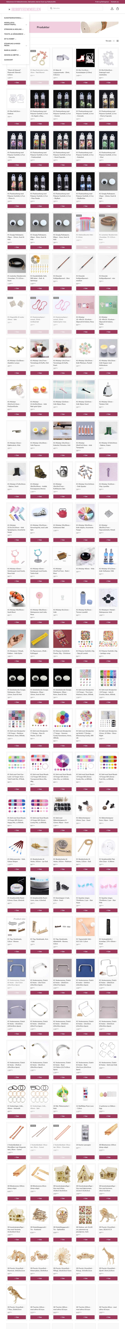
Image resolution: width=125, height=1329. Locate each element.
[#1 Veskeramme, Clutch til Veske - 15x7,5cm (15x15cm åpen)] (17, 968)
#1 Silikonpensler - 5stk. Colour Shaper (16, 860)
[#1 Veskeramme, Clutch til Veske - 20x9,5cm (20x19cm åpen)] (62, 1009)
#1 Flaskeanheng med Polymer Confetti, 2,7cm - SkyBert (62, 196)
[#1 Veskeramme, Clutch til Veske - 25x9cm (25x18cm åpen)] (17, 1050)
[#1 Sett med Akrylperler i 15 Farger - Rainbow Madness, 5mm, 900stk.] (17, 719)
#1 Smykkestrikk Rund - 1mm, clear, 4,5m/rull (39, 899)
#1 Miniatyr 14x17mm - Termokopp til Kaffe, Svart (62, 363)
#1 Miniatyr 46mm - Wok (85, 569)
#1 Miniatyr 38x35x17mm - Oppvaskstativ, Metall (107, 527)
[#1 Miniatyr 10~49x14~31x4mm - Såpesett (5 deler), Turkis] (108, 305)
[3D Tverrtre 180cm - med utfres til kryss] (62, 1295)
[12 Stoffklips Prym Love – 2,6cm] (85, 1094)
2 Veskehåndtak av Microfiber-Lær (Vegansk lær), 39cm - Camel (17, 1147)
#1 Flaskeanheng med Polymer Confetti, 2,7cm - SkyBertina (85, 196)
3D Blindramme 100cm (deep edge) (107, 1146)
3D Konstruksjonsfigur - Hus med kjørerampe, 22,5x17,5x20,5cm (84, 1188)
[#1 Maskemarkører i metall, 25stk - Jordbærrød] (39, 305)
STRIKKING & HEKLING (13, 29)
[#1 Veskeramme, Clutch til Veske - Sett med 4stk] (108, 1050)
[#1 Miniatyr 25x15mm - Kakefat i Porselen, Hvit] (62, 431)
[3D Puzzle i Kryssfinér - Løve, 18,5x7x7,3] (108, 1215)
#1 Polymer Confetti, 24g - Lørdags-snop (108, 652)
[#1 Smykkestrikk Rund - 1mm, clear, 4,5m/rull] (39, 886)
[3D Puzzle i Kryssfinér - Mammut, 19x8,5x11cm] (17, 1256)
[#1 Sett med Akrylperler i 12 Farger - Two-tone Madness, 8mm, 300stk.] (85, 677)
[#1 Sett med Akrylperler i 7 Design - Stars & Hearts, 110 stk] (39, 719)
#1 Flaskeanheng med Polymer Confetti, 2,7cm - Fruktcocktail (39, 154)
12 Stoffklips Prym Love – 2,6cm (85, 1107)
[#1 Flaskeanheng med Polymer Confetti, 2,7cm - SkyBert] (62, 181)
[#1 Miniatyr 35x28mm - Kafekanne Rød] (62, 513)
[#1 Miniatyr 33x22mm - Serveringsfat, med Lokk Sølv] (39, 513)
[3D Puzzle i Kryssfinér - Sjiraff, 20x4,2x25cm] (108, 1256)
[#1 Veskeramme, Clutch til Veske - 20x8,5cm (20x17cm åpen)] (39, 1009)
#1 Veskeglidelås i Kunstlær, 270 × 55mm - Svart (108, 941)
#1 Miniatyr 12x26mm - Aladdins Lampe (16, 362)
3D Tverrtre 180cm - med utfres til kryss (60, 1308)
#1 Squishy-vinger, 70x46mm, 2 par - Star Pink (107, 900)
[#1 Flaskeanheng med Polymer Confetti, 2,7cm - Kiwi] (108, 140)
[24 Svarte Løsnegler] (85, 1133)
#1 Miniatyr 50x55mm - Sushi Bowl (16, 611)
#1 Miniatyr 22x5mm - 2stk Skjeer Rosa (61, 403)
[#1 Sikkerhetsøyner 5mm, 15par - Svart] (108, 806)
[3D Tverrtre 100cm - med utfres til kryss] (39, 1295)
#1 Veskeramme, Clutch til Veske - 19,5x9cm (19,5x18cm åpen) (16, 1023)
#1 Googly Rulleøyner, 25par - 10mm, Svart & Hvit (16, 237)
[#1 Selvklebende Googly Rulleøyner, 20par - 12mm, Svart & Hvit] (17, 677)
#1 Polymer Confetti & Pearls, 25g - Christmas (61, 652)
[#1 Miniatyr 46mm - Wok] (85, 556)
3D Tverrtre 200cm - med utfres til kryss (83, 1308)
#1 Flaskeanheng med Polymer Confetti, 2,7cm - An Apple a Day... (39, 113)
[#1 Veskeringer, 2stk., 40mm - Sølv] (39, 1094)
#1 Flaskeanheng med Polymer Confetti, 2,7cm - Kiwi (108, 154)
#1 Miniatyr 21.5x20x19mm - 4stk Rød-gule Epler (38, 404)
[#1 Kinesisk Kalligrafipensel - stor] (108, 264)
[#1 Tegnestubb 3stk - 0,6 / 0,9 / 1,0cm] (85, 927)
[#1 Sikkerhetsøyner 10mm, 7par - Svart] (85, 806)
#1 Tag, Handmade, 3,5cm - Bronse (15, 940)
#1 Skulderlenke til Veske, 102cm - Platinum (62, 860)
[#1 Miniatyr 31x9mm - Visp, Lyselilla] (108, 472)
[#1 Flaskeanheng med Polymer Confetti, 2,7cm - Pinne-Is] (17, 181)
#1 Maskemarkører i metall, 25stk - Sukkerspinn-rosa (60, 319)
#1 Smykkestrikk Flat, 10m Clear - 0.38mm (107, 860)
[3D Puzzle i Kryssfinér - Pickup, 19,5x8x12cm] (85, 1256)
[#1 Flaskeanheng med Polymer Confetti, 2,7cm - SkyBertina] (85, 181)
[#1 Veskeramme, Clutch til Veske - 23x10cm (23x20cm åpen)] (85, 1009)
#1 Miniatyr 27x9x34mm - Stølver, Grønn (108, 444)
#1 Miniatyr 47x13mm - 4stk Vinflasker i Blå (107, 570)
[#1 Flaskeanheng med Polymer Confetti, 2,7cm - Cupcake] (17, 140)
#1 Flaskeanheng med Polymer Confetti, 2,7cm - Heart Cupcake (62, 154)
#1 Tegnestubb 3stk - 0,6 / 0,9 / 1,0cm (84, 940)
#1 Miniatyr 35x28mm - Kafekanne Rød (62, 526)
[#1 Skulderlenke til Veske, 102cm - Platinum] (62, 847)
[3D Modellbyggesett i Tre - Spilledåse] (62, 1215)
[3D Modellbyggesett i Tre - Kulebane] (39, 1215)
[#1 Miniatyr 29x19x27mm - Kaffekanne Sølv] (62, 472)
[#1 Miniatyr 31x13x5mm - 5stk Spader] (85, 472)
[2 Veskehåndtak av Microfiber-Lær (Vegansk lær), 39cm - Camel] (17, 1133)
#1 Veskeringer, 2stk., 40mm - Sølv (38, 1107)
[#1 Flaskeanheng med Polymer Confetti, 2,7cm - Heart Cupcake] (62, 140)
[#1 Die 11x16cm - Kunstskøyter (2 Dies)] (85, 58)
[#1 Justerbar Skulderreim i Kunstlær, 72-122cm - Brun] (108, 222)
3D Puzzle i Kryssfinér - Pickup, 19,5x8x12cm (84, 1269)
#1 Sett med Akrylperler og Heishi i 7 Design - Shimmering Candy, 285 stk (85, 734)
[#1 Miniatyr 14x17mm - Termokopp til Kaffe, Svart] (62, 348)
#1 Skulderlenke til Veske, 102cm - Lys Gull (39, 860)
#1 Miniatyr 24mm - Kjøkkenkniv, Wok (15, 444)
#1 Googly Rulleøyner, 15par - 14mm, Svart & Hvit (107, 196)
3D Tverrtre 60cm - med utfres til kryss (108, 1308)
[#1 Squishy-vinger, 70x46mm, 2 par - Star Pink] (108, 886)
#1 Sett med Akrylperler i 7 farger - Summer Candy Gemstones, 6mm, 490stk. (62, 734)
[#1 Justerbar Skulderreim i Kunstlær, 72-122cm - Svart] (17, 264)
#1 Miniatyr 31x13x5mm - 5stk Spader (85, 485)
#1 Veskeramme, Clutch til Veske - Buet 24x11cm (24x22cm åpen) (84, 1066)
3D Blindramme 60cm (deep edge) (38, 1187)
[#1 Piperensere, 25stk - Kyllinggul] (39, 639)
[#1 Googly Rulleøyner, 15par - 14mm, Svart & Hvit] (108, 181)
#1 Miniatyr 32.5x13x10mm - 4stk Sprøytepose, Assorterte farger (16, 528)
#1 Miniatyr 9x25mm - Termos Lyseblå (84, 611)
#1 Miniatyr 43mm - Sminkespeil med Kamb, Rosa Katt (16, 571)
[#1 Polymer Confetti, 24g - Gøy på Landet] (85, 639)
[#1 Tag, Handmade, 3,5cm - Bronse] (17, 927)
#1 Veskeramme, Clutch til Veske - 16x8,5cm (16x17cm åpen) (62, 982)
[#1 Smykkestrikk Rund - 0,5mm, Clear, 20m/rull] (17, 886)
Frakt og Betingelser (102, 2)
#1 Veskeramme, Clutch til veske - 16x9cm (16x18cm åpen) (84, 982)
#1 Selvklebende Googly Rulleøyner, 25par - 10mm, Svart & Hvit (39, 692)
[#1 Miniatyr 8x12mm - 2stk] (62, 598)
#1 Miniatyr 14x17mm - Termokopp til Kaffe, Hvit (39, 362)
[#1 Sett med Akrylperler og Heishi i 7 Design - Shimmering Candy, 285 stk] (85, 719)
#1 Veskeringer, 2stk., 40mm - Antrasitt (15, 1107)
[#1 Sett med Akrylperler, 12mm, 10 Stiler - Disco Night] (108, 719)
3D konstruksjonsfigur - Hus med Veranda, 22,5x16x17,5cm (16, 1229)
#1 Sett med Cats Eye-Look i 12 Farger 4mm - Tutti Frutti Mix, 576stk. (16, 776)
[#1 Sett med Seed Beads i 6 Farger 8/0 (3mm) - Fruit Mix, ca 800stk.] (108, 762)
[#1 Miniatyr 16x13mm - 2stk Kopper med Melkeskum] (108, 348)
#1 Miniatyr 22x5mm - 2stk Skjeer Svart (84, 403)
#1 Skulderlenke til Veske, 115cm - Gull (83, 860)
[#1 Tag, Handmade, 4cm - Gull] (39, 927)
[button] (117, 9)
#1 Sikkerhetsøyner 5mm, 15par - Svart (106, 819)
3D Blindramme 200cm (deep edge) (16, 1187)
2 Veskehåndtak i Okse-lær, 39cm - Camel (39, 1146)
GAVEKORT (8, 60)
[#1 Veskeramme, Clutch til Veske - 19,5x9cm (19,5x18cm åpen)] (17, 1009)
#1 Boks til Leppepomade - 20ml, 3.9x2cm (61, 72)
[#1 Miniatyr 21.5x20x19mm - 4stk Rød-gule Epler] (39, 389)
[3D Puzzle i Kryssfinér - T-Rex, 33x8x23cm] (17, 1295)
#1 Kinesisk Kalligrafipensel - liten (61, 277)
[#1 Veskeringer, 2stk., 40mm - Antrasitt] (17, 1094)
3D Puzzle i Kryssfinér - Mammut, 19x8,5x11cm (16, 1269)
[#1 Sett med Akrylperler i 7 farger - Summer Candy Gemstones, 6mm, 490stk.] (62, 719)
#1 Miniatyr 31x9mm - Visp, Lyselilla (107, 485)
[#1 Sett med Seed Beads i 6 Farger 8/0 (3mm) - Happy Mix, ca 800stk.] (17, 806)
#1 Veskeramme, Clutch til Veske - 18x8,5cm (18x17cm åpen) (107, 982)
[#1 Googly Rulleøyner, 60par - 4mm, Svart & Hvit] (62, 222)
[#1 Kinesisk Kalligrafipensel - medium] (85, 264)
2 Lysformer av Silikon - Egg (107, 1107)
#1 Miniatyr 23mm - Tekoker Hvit (106, 403)
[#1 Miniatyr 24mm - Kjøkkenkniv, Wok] (17, 431)
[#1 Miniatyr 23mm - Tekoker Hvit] (108, 389)
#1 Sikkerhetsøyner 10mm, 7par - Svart (83, 819)
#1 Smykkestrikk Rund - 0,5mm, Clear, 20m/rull (16, 899)
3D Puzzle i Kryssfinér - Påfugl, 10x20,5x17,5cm (62, 1269)
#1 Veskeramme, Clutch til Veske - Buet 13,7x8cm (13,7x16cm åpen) (62, 1066)
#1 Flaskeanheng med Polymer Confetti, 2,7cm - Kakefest (85, 154)
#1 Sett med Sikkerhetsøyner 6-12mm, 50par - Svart (60, 820)
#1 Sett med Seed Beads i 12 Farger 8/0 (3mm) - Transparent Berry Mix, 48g (39, 778)
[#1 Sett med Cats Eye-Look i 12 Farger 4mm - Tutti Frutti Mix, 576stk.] (17, 762)
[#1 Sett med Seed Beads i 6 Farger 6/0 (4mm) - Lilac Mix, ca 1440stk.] (62, 762)
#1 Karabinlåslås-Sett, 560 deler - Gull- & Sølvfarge (38, 278)
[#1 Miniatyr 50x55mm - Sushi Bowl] (17, 598)
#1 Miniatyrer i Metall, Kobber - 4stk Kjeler (15, 652)
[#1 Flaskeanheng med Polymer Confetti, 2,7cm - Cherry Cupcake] (108, 99)
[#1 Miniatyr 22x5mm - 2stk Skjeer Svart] (85, 389)
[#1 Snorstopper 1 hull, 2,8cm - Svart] (62, 886)
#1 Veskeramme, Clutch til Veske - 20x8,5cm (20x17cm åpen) (39, 1023)
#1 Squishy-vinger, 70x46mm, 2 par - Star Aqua (84, 900)
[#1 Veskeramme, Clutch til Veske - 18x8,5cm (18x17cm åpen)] (108, 968)
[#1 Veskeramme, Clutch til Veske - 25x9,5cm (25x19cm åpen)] (108, 1009)
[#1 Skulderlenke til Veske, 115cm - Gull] (85, 847)
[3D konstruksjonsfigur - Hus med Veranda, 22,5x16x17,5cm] (17, 1215)
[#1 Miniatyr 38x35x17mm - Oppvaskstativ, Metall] (108, 513)
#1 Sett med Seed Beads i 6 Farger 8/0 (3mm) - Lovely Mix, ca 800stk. (39, 820)
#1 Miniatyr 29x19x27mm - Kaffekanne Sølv (59, 486)
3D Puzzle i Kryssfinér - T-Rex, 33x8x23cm (16, 1308)
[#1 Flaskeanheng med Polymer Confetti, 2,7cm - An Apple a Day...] (39, 99)
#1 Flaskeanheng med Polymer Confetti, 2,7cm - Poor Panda (39, 196)
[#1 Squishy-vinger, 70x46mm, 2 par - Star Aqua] (85, 886)
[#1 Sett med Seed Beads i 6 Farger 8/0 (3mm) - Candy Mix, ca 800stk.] (85, 762)
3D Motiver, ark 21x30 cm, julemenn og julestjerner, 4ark (84, 1229)
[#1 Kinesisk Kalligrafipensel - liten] (62, 264)
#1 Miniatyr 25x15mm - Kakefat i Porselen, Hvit (62, 444)
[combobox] (75, 8)
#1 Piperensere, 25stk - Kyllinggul (38, 652)
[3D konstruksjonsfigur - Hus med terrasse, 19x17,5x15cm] (108, 1174)
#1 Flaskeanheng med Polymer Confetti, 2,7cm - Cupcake (16, 154)
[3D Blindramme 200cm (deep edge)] (17, 1174)
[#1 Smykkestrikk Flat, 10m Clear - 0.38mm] (108, 847)
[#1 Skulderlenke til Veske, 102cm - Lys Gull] (39, 847)
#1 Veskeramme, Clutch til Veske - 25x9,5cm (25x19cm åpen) (107, 1023)
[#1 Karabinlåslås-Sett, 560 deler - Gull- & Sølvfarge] (39, 264)
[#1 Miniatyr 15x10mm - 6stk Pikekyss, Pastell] (85, 348)
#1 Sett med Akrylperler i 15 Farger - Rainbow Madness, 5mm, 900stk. (16, 733)
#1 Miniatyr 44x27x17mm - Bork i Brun (61, 571)
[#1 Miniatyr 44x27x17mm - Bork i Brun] (62, 556)
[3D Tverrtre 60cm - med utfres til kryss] (108, 1295)
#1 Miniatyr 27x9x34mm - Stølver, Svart (16, 485)
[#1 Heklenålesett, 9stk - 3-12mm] (85, 222)
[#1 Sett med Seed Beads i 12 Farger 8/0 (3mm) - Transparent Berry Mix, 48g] (39, 762)
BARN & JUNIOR (10, 50)
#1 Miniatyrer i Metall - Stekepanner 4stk (107, 611)
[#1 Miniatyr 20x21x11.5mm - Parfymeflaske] (17, 389)
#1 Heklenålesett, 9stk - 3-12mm (85, 236)
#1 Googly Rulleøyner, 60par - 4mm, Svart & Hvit (61, 237)
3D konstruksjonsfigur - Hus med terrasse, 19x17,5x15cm (107, 1188)
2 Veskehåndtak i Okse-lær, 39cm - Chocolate (62, 1146)
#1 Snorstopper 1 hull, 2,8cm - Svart (61, 899)
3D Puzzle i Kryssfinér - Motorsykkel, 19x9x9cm (39, 1269)
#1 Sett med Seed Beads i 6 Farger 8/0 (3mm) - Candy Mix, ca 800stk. (85, 776)
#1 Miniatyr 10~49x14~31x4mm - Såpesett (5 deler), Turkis (107, 320)
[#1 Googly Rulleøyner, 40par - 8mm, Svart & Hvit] (39, 222)
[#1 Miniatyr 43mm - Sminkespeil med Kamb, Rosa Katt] (17, 556)
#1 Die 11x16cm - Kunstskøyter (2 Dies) (84, 71)
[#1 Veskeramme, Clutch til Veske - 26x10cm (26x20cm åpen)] (39, 1050)
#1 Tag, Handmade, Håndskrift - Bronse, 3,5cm (60, 941)
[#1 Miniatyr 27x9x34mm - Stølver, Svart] (17, 472)
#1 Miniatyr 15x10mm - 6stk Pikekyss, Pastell (84, 362)
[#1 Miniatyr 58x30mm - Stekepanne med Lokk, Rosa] (39, 598)
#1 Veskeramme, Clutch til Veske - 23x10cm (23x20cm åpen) (84, 1023)
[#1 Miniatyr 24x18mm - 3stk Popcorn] (39, 431)
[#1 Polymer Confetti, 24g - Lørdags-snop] (108, 639)
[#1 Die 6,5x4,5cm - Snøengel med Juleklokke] (108, 58)
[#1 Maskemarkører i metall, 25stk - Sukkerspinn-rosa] (62, 305)
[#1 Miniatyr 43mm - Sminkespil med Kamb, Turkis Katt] (39, 556)
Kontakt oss (115, 2)
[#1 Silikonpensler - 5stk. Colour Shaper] (17, 847)
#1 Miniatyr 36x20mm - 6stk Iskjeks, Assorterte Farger (84, 527)
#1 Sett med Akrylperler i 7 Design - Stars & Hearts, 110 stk (39, 733)
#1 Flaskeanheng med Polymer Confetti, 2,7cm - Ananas (62, 113)
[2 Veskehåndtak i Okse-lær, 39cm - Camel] (39, 1133)
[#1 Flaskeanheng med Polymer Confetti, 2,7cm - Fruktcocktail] (39, 140)
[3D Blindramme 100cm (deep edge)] (108, 1133)
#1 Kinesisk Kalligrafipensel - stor (107, 277)
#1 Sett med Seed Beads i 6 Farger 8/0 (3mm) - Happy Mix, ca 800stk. (17, 820)
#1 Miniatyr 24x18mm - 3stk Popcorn (39, 444)
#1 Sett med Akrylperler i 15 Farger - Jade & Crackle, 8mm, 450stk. (108, 692)
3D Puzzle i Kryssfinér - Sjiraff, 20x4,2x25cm (107, 1269)
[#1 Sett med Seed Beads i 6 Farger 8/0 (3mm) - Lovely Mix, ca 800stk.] (39, 806)
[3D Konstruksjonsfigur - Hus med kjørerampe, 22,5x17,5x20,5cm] (85, 1174)
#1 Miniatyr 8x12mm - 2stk (61, 611)
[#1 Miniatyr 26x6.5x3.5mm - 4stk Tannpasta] (85, 431)
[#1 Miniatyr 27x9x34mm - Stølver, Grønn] (108, 431)
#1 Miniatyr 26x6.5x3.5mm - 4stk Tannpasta (84, 445)
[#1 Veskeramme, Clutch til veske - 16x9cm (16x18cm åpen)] (85, 968)
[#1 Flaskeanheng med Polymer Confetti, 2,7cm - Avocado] (85, 99)
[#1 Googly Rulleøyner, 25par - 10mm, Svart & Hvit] (17, 222)
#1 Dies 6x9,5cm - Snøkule (14, 112)
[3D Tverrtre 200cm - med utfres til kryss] (85, 1295)
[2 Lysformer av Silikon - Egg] (108, 1094)
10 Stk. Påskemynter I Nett (61, 1107)
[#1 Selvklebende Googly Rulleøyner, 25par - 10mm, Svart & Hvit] (39, 677)
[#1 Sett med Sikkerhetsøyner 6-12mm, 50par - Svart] (62, 806)
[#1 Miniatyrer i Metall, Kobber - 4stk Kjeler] (17, 639)
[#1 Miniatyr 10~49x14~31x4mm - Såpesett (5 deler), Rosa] (85, 305)
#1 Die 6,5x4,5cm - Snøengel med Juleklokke (106, 72)
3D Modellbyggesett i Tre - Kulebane (38, 1228)
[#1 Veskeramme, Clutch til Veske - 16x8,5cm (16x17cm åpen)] (62, 968)
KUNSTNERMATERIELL (12, 18)
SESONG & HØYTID (11, 55)
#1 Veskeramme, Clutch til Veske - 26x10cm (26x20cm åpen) (39, 1065)
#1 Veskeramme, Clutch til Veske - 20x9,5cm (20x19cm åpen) (62, 1023)
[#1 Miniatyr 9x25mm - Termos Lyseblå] (85, 598)
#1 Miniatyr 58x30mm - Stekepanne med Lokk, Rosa (39, 612)
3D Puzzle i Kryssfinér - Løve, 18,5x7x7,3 (107, 1228)
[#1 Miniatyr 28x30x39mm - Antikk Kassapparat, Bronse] (39, 472)
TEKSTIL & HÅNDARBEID (13, 34)
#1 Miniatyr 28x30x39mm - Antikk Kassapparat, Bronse (38, 486)
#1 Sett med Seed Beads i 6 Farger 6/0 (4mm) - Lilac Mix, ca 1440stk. (62, 776)
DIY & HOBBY (9, 39)
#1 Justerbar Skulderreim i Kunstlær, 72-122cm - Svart (17, 278)
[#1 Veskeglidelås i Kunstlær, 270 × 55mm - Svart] (108, 927)
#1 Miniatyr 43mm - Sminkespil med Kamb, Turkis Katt (38, 571)
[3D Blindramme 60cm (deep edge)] (39, 1174)
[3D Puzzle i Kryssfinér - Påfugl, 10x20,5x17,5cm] (62, 1256)
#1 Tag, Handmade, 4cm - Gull (39, 940)
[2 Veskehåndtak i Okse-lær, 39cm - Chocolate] (62, 1133)
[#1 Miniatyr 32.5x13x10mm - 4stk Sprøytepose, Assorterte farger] (17, 513)
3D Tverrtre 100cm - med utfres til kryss (37, 1308)
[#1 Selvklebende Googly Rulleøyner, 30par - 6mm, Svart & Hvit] (62, 677)
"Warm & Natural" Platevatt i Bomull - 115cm (15, 72)
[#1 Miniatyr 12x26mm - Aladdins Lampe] (17, 348)
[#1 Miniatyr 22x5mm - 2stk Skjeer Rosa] (62, 389)
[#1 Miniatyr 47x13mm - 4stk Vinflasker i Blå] (108, 556)
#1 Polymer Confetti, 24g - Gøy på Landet (85, 652)
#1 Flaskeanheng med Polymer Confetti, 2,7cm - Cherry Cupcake (108, 113)
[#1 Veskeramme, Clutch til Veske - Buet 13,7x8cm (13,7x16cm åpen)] (62, 1050)
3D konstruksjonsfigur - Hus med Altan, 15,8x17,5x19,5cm (61, 1188)
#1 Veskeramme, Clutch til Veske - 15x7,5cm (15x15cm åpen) (16, 982)
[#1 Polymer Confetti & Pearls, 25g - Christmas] (62, 639)
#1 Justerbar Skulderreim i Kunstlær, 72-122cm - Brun (108, 237)
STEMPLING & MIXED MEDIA (12, 45)
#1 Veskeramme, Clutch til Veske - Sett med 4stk (108, 1064)
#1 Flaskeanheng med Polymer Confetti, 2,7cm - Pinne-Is (16, 196)
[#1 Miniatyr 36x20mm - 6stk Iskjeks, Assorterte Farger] (85, 513)
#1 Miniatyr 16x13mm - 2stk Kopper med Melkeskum (107, 363)
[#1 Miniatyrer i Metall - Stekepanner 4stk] (108, 598)
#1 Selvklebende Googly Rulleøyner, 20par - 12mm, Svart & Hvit (16, 692)
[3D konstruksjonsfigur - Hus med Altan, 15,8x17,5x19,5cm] (62, 1174)
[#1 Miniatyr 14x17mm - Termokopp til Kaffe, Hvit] (39, 348)
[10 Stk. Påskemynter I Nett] (62, 1094)
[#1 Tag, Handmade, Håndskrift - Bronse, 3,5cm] (62, 927)
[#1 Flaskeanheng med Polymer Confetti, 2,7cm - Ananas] (62, 99)
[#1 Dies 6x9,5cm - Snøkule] (17, 99)
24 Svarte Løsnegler (83, 1145)
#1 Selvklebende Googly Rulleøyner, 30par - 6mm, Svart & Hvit (62, 692)
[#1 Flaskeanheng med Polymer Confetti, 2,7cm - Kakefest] (85, 140)
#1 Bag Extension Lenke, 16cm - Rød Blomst (39, 71)
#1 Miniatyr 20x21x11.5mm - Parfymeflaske (14, 404)
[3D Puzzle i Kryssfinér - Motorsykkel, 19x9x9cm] (39, 1256)
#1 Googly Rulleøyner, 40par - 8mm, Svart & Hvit (38, 237)
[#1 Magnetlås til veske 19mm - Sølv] (17, 305)
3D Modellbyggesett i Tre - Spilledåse (61, 1228)
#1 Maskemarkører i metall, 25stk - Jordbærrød (37, 319)
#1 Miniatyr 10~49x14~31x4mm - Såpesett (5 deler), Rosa (85, 319)
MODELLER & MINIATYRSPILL (10, 24)
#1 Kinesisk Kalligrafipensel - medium (82, 278)
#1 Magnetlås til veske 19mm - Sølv (16, 318)
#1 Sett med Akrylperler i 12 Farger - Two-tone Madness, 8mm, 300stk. (85, 692)
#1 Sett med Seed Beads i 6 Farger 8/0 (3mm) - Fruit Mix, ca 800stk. (108, 776)
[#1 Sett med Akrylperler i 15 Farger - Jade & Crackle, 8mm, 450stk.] (108, 677)
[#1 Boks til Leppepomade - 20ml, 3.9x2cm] (62, 58)
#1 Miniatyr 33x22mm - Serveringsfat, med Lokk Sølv (39, 527)
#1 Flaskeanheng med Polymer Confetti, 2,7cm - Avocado (85, 113)
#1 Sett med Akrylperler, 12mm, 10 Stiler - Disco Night (108, 733)
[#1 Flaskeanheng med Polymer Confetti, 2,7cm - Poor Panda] (39, 181)
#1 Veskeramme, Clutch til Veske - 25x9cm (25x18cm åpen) (16, 1065)
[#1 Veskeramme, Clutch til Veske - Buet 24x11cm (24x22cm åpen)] (85, 1050)
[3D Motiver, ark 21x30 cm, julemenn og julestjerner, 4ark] (85, 1215)
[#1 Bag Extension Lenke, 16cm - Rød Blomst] (39, 58)
